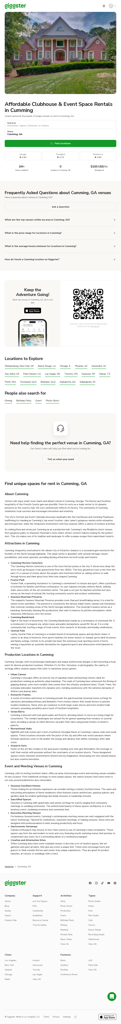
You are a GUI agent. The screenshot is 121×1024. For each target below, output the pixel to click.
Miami (7, 979)
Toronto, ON (70, 374)
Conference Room (68, 974)
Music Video (66, 939)
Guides (8, 910)
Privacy (56, 1016)
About (7, 901)
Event (38, 400)
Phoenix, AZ (81, 366)
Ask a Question (60, 206)
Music (63, 960)
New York (9, 965)
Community (38, 910)
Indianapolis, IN (87, 382)
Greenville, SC (99, 366)
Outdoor (64, 965)
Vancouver (38, 965)
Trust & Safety (39, 925)
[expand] (114, 233)
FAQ (35, 906)
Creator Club (11, 920)
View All (64, 944)
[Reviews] (115, 883)
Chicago (8, 974)
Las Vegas (37, 974)
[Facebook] (90, 883)
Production (65, 910)
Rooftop (64, 969)
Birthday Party (23, 400)
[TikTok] (102, 883)
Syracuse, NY (88, 374)
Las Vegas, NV (52, 374)
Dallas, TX (104, 374)
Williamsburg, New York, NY (19, 366)
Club (90, 920)
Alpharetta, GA (68, 382)
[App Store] (32, 310)
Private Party (66, 934)
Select (8, 915)
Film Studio (93, 915)
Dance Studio (94, 929)
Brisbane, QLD (48, 382)
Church (91, 925)
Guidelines (37, 915)
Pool (90, 910)
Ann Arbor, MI (12, 374)
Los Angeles (10, 960)
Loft (90, 960)
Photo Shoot (52, 400)
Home (91, 906)
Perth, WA (10, 382)
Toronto (36, 969)
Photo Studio (94, 901)
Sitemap (67, 1016)
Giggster (9, 866)
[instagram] (96, 883)
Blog (7, 906)
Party (62, 901)
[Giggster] (15, 6)
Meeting (64, 929)
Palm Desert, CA (32, 374)
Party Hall (93, 965)
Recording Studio (96, 934)
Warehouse (93, 939)
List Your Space (40, 901)
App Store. (95, 326)
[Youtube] (108, 883)
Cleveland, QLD (28, 382)
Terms (46, 1016)
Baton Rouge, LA (47, 366)
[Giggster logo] (15, 883)
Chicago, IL (65, 366)
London (36, 960)
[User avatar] (111, 6)
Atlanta (8, 969)
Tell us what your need (60, 459)
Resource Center (40, 920)
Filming (8, 400)
